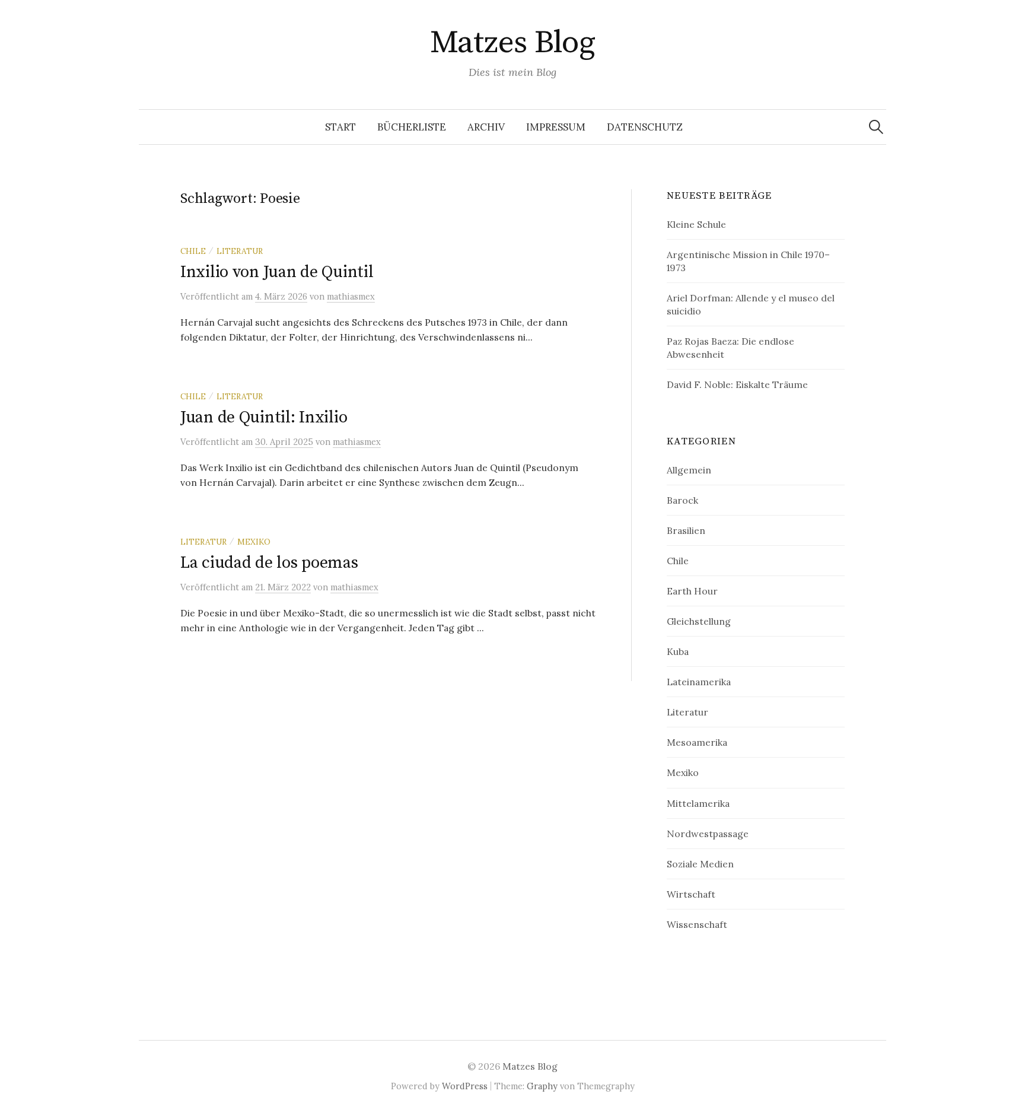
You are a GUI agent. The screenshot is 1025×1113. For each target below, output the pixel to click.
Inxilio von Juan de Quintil (276, 272)
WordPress (465, 1086)
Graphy (542, 1086)
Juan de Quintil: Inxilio (263, 417)
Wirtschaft (691, 894)
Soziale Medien (700, 864)
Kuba (678, 651)
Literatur (240, 251)
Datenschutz (645, 126)
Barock (682, 500)
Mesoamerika (697, 742)
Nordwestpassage (708, 833)
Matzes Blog (512, 43)
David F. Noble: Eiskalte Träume (737, 384)
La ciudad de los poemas (269, 562)
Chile (193, 251)
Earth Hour (692, 591)
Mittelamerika (698, 803)
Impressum (555, 126)
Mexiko (253, 541)
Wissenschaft (697, 924)
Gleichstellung (699, 621)
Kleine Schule (696, 224)
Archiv (486, 126)
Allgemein (689, 470)
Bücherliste (411, 126)
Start (340, 126)
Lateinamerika (699, 682)
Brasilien (686, 530)
